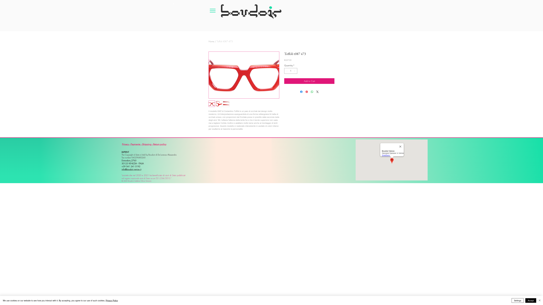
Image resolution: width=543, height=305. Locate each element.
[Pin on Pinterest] (306, 91)
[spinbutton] (291, 71)
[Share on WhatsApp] (312, 91)
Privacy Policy (112, 300)
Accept (531, 300)
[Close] (539, 300)
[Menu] (213, 11)
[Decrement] (287, 71)
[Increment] (295, 71)
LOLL (173, 3)
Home (211, 41)
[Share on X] (317, 91)
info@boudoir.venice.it (131, 169)
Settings (517, 300)
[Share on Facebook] (301, 91)
